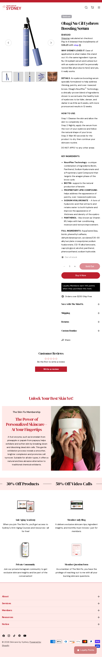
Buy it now (80, 275)
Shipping (65, 38)
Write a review (51, 369)
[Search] (86, 7)
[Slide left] (8, 43)
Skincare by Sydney (19, 642)
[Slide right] (51, 43)
